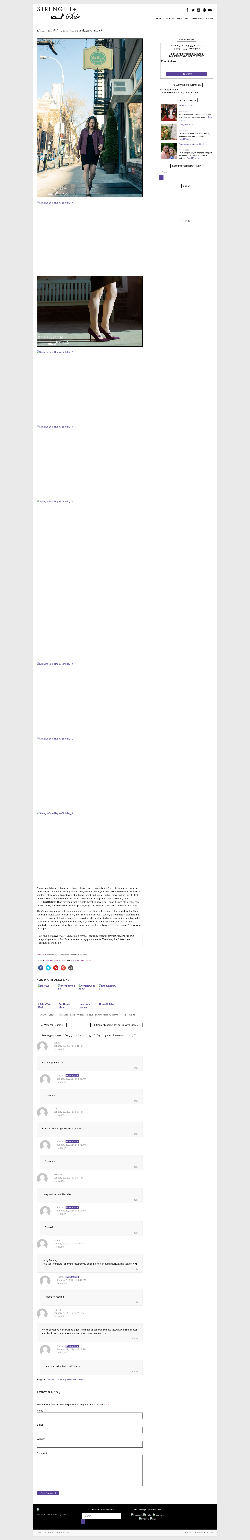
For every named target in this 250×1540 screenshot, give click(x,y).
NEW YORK (182, 18)
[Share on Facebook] (40, 969)
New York (98, 1015)
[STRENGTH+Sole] (58, 8)
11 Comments (129, 1015)
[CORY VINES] (199, 215)
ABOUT (209, 18)
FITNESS (157, 18)
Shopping (116, 1015)
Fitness (80, 1015)
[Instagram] (158, 1514)
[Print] (70, 969)
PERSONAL (197, 18)
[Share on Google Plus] (63, 969)
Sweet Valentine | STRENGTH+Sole (66, 1379)
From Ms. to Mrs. (187, 105)
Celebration (64, 1015)
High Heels (88, 1015)
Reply (135, 1068)
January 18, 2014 (47, 1015)
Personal (107, 1015)
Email (40, 1425)
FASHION (169, 18)
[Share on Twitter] (48, 969)
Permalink (59, 1049)
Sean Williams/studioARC (55, 960)
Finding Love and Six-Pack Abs (193, 143)
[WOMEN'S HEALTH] (174, 215)
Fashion (73, 1015)
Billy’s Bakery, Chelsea (82, 960)
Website (41, 1439)
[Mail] (153, 1518)
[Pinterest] (144, 1518)
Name (41, 1410)
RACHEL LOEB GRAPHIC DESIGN (199, 1532)
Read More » (185, 139)
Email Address (168, 61)
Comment (42, 1453)
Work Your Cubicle (52, 1025)
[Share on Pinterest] (55, 969)
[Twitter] (147, 1514)
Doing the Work (186, 124)
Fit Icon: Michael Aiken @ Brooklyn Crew (116, 1025)
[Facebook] (137, 1514)
